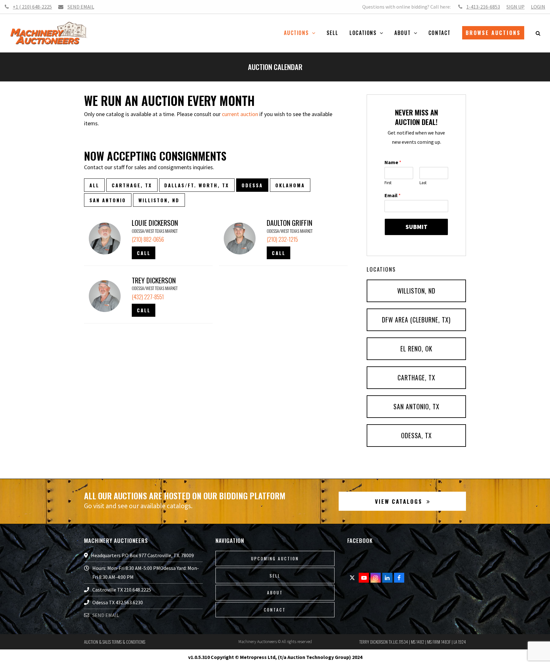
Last (423, 182)
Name (392, 162)
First (387, 182)
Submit (416, 227)
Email (392, 195)
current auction (240, 114)
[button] (538, 33)
